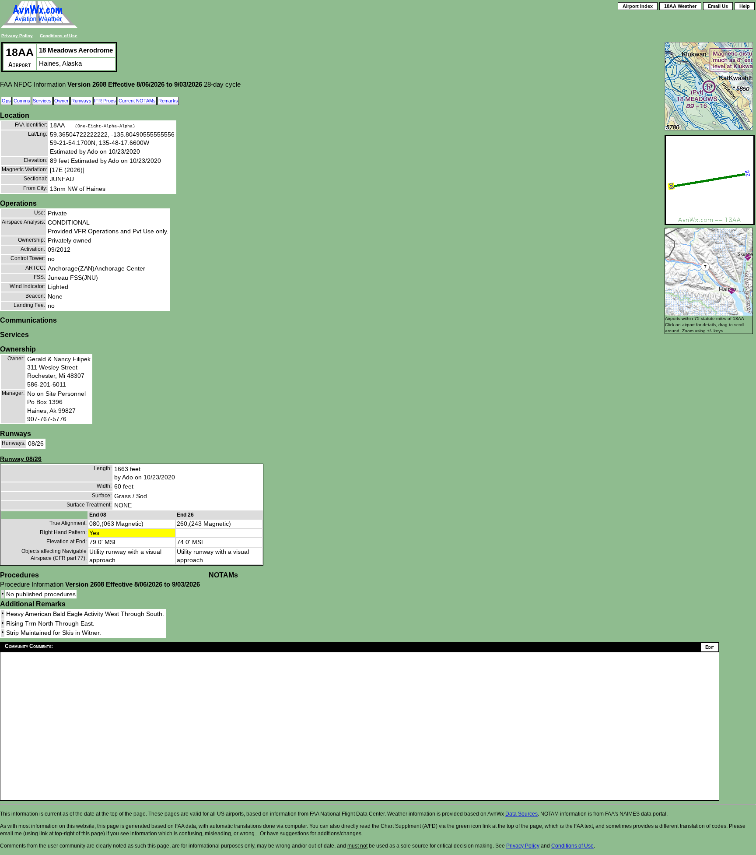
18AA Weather (680, 6)
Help (744, 6)
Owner (61, 100)
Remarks (168, 100)
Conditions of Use (58, 35)
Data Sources (521, 814)
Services (42, 100)
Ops (6, 100)
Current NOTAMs (137, 100)
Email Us (718, 6)
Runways (81, 100)
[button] (731, 291)
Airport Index (638, 6)
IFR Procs (105, 100)
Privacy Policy (17, 35)
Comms (22, 100)
